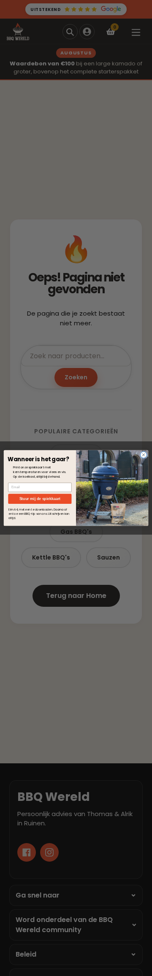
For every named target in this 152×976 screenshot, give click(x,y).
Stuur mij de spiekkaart (39, 499)
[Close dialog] (143, 455)
